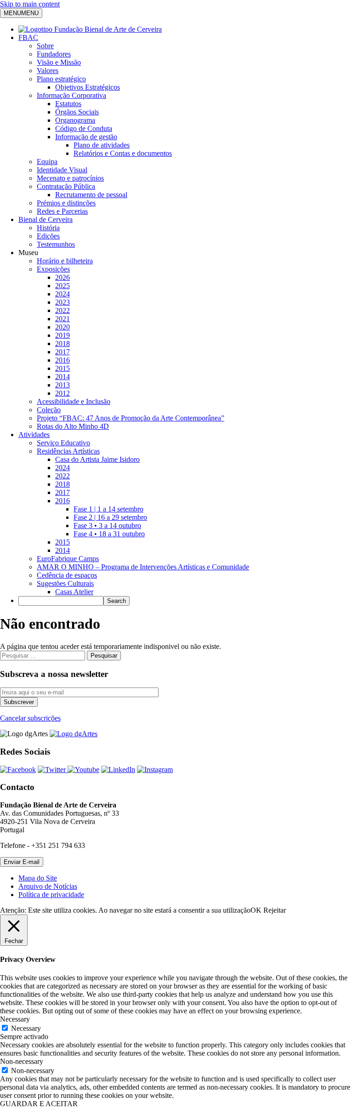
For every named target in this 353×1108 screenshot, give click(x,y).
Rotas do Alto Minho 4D (73, 426)
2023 (62, 302)
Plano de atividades (102, 145)
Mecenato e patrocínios (70, 178)
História (48, 228)
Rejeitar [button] (274, 910)
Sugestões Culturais (65, 583)
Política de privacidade (51, 894)
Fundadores (54, 54)
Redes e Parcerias (62, 211)
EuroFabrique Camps (68, 559)
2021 (62, 319)
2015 (62, 368)
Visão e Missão (59, 62)
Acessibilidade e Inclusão (73, 401)
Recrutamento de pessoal (91, 195)
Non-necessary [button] (21, 1061)
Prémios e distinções (66, 203)
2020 (62, 327)
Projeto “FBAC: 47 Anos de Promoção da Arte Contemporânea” (130, 418)
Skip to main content (30, 4)
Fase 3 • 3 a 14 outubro (107, 525)
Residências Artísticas (68, 451)
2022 (62, 310)
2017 (62, 352)
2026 (62, 277)
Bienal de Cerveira (45, 219)
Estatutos (68, 104)
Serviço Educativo (63, 443)
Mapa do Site (37, 878)
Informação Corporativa (71, 95)
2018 (62, 343)
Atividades (34, 434)
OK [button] (256, 910)
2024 (62, 294)
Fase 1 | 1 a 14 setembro (108, 509)
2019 (62, 335)
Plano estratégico (61, 79)
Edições (48, 236)
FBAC (28, 37)
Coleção (49, 410)
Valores (47, 70)
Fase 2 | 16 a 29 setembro (110, 517)
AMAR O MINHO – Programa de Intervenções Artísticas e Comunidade (143, 567)
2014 (62, 377)
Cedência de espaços (67, 575)
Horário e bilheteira (65, 261)
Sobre (45, 46)
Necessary (26, 1028)
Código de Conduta (83, 128)
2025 (62, 286)
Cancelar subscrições (30, 718)
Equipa (47, 161)
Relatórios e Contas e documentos (123, 153)
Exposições (53, 269)
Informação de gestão (86, 137)
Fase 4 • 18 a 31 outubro (109, 534)
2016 (62, 360)
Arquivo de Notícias (47, 886)
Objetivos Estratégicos (87, 87)
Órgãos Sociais (77, 112)
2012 (62, 393)
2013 (62, 385)
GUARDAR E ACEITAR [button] (39, 1104)
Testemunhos (56, 244)
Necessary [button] (15, 1019)
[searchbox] (60, 601)
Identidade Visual (62, 170)
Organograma (75, 120)
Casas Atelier (74, 592)
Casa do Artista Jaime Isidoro (97, 459)
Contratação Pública (66, 186)
